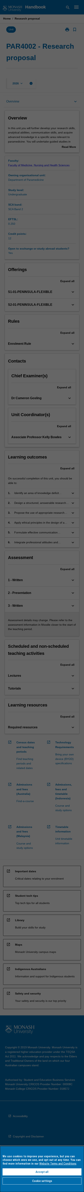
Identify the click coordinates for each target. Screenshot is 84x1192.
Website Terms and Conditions (57, 1163)
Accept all (42, 1172)
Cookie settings (42, 1181)
